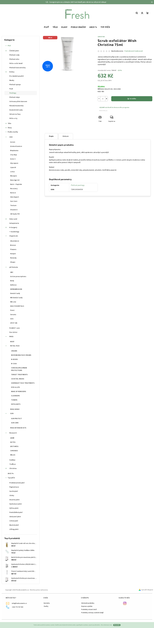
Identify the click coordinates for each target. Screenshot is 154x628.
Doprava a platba (86, 606)
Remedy (13, 258)
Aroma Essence (16, 146)
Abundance (14, 241)
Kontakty (47, 603)
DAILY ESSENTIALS (17, 306)
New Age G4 (14, 180)
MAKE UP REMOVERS (18, 391)
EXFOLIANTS (15, 404)
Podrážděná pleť (15, 512)
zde (111, 625)
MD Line (13, 302)
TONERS (14, 400)
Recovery (14, 188)
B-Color (14, 363)
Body (12, 281)
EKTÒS (12, 442)
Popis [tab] (51, 136)
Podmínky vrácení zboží (89, 609)
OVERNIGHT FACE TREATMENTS (23, 383)
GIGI (11, 137)
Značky (46, 606)
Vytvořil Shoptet (147, 590)
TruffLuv (12, 464)
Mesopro (13, 176)
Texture (13, 205)
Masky (11, 80)
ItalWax (12, 460)
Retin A (13, 193)
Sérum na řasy (15, 114)
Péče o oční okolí (16, 63)
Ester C (13, 159)
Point (12, 310)
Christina (13, 468)
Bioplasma (14, 150)
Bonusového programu (121, 107)
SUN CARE (15, 423)
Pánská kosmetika (16, 106)
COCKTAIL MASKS (17, 379)
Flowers (13, 249)
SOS (11, 319)
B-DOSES (14, 359)
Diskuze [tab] (66, 136)
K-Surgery (13, 227)
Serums (13, 314)
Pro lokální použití (16, 76)
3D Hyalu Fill (15, 214)
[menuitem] (46, 27)
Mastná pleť (14, 525)
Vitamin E (14, 210)
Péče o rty (13, 118)
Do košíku (133, 99)
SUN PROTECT (16, 418)
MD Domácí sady (16, 297)
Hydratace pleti (15, 504)
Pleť (9, 45)
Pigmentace (14, 487)
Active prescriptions (18, 276)
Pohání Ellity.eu (103, 110)
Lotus (12, 171)
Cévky (11, 495)
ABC (11, 272)
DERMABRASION (16, 289)
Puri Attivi (13, 332)
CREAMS (14, 351)
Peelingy (12, 93)
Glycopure (14, 163)
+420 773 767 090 (17, 607)
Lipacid (13, 167)
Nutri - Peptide (16, 184)
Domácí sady (15, 293)
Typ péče (11, 478)
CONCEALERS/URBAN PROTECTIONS (19, 369)
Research (13, 433)
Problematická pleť (16, 483)
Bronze (13, 245)
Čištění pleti (14, 51)
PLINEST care (14, 328)
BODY (12, 341)
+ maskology (14, 232)
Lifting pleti (14, 529)
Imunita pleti (14, 500)
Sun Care (13, 201)
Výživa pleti (14, 508)
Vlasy (10, 128)
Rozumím (117, 625)
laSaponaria (14, 223)
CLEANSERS (15, 396)
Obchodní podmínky (87, 603)
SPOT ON (13, 323)
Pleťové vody (14, 55)
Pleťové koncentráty (17, 67)
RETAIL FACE (14, 346)
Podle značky (13, 132)
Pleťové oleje (14, 97)
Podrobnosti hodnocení (133, 51)
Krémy (11, 72)
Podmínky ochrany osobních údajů (92, 613)
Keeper (13, 253)
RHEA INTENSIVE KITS (18, 428)
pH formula (13, 267)
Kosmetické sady (16, 110)
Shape (12, 262)
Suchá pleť (13, 491)
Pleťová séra (14, 59)
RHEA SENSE (14, 409)
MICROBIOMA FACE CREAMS (21, 355)
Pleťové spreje (15, 84)
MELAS (12, 455)
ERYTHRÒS (14, 446)
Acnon (12, 142)
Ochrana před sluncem (18, 101)
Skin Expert (14, 197)
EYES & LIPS (15, 387)
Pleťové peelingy (78, 185)
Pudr (11, 89)
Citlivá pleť (13, 521)
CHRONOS (14, 450)
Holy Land (13, 219)
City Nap (13, 155)
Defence (13, 285)
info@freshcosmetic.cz (19, 603)
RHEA (11, 336)
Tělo (9, 123)
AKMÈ (12, 438)
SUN (11, 413)
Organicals (13, 236)
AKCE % (10, 473)
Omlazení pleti (15, 516)
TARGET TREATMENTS (19, 374)
